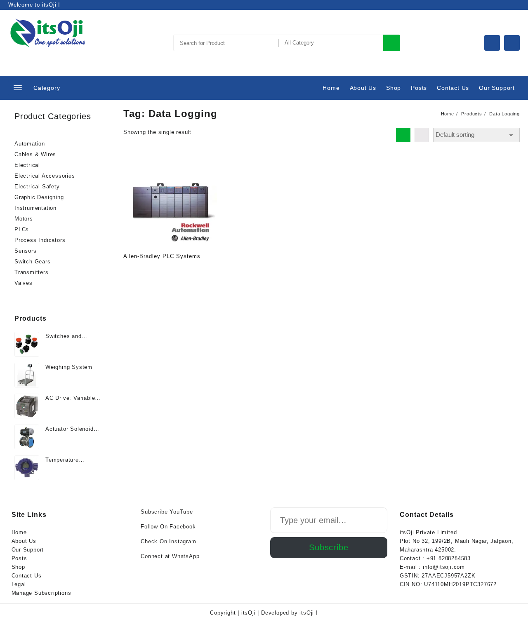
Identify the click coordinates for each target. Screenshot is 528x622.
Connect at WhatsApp (170, 556)
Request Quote (130, 270)
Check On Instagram (168, 541)
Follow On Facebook (168, 526)
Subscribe (328, 547)
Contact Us (27, 576)
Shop (18, 567)
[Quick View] (146, 270)
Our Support (28, 550)
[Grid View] (403, 135)
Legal (19, 584)
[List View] (422, 135)
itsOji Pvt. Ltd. (49, 52)
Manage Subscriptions (41, 593)
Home (19, 532)
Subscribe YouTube (167, 512)
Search (391, 43)
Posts (19, 558)
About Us (24, 541)
